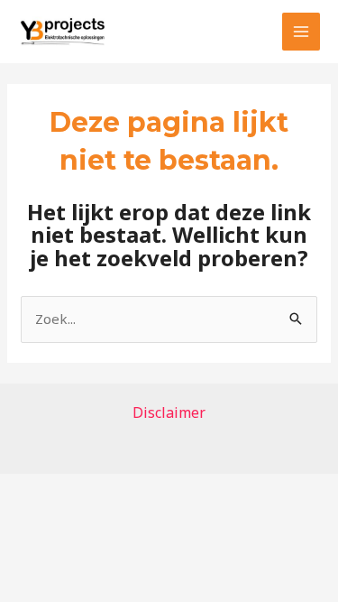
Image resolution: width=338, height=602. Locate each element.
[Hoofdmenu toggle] (301, 32)
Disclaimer (169, 412)
